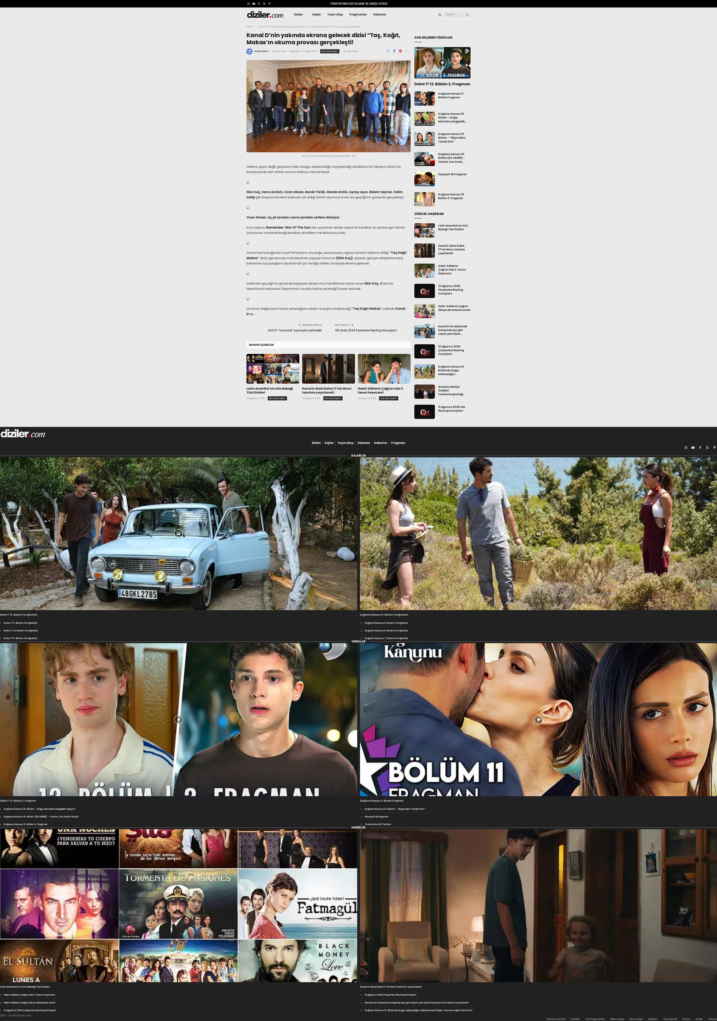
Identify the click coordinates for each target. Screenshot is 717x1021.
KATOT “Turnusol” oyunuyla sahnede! (295, 330)
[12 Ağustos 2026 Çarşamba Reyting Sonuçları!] (424, 351)
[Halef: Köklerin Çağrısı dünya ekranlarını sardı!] (424, 311)
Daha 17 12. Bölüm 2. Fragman (442, 84)
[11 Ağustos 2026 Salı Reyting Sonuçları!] (424, 412)
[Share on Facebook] (394, 51)
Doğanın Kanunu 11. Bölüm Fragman (451, 95)
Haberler (379, 14)
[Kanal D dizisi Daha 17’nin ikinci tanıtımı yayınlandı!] (328, 369)
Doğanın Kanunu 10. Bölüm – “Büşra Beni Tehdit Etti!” (451, 137)
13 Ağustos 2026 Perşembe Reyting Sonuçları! (450, 289)
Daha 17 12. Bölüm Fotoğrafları (18, 614)
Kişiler (316, 14)
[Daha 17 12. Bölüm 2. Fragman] (442, 63)
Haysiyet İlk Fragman (452, 174)
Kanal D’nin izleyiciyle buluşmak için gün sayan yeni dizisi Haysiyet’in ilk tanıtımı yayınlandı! (453, 330)
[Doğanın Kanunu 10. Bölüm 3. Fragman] (424, 199)
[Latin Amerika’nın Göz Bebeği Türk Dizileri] (272, 369)
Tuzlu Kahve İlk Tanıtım (378, 824)
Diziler (298, 14)
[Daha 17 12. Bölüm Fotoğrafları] (178, 533)
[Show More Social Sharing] (408, 51)
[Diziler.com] (265, 14)
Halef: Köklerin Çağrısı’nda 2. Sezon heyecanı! (380, 391)
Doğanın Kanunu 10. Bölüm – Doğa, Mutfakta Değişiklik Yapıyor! (451, 117)
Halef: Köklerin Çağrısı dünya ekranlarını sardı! (454, 308)
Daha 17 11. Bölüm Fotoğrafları (20, 623)
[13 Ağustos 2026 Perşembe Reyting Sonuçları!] (424, 291)
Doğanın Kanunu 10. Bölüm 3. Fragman (451, 196)
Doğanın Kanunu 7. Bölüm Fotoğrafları (386, 638)
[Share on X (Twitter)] (388, 51)
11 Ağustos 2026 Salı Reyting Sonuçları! (451, 409)
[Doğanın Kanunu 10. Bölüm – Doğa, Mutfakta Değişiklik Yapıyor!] (424, 119)
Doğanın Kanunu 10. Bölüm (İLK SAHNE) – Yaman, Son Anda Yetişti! (451, 157)
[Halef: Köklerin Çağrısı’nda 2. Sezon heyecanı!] (384, 369)
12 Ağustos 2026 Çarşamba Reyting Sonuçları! (451, 350)
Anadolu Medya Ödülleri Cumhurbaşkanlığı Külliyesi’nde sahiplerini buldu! (454, 390)
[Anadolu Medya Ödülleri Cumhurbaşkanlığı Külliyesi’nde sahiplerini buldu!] (424, 392)
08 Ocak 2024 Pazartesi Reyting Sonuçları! (366, 330)
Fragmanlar (358, 14)
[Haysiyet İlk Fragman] (424, 179)
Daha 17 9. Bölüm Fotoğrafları (20, 638)
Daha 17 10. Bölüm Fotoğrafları (21, 630)
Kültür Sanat (330, 51)
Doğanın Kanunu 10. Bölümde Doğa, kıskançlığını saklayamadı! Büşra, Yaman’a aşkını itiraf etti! (452, 370)
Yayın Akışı (335, 14)
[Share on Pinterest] (400, 51)
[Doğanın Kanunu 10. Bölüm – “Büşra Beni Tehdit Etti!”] (424, 139)
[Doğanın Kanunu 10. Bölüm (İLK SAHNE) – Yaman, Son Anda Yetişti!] (424, 159)
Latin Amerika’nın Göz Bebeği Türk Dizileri (269, 391)
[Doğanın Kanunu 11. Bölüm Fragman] (424, 98)
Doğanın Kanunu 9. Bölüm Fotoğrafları (386, 623)
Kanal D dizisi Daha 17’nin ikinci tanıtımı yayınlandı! (326, 391)
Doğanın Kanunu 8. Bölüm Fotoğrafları (386, 630)
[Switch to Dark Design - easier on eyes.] (440, 14)
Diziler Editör (261, 51)
